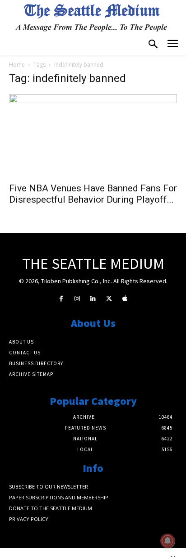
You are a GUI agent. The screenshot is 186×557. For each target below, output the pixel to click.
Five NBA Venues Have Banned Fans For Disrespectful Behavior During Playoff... (93, 194)
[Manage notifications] (167, 541)
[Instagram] (77, 298)
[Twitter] (109, 298)
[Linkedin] (92, 298)
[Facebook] (61, 298)
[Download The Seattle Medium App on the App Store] (124, 298)
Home (17, 64)
